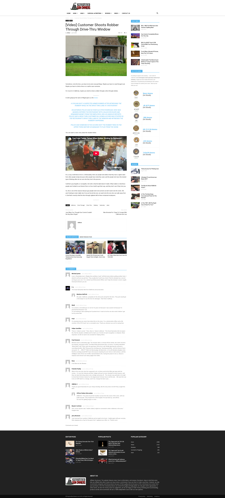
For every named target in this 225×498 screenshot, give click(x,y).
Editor (68, 32)
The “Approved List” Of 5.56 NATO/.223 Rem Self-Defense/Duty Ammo (116, 443)
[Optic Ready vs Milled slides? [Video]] (70, 452)
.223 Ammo (147, 141)
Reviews (107, 13)
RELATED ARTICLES (72, 237)
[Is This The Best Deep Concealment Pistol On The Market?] (135, 196)
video (108, 205)
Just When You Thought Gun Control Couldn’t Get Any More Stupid (79, 213)
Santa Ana (102, 205)
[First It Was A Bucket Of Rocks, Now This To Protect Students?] (135, 54)
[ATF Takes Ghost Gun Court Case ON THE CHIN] (117, 247)
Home (68, 13)
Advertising (149, 496)
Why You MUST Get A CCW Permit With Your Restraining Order (149, 44)
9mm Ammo (148, 93)
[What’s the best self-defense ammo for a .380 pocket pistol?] (102, 460)
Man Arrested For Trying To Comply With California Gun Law (115, 213)
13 (126, 32)
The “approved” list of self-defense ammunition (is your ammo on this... (116, 452)
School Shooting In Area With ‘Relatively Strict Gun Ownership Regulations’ (74, 257)
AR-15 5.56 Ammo (150, 129)
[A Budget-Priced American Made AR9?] (135, 179)
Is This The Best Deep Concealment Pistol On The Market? (149, 195)
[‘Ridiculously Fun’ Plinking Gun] (135, 171)
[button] (157, 13)
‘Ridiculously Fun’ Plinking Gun (150, 168)
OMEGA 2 (74, 384)
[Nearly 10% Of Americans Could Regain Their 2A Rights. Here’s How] (96, 247)
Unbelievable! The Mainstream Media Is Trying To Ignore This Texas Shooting (150, 61)
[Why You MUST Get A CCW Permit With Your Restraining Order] (135, 45)
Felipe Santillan (76, 328)
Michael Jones (76, 273)
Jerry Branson (76, 416)
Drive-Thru (89, 205)
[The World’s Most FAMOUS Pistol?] (135, 188)
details (96, 97)
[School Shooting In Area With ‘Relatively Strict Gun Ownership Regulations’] (75, 247)
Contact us (126, 13)
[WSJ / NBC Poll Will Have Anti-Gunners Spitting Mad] (135, 28)
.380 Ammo (147, 117)
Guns (74, 13)
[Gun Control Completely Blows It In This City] (135, 35)
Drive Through (81, 205)
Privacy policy (141, 496)
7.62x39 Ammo (149, 153)
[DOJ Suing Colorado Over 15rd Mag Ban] (70, 444)
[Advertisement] (145, 224)
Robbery (96, 205)
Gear (82, 13)
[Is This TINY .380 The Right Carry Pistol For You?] (135, 205)
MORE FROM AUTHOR (86, 237)
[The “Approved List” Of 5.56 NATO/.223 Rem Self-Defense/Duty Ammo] (102, 444)
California (73, 205)
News (116, 13)
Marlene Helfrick (82, 294)
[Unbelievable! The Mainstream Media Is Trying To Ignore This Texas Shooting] (135, 62)
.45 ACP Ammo (149, 105)
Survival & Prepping (94, 13)
